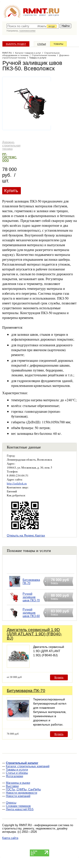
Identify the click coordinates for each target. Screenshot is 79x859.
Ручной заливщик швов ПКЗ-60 (31, 613)
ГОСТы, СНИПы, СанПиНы (23, 789)
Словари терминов (18, 806)
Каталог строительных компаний (27, 766)
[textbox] (33, 26)
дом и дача (53, 15)
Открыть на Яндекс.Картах (26, 535)
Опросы (11, 802)
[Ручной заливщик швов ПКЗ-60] (15, 618)
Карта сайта (10, 838)
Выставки (12, 786)
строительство (30, 15)
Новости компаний (18, 796)
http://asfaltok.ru (17, 483)
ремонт (42, 15)
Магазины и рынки (18, 782)
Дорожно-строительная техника (11, 145)
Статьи (41, 44)
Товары (58, 44)
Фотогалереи (14, 776)
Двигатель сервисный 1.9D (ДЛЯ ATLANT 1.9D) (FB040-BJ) (34, 633)
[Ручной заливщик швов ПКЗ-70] (15, 602)
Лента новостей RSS (20, 809)
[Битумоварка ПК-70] (15, 587)
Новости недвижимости (21, 792)
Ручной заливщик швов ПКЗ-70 (31, 597)
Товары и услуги (17, 769)
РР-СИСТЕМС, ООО (9, 157)
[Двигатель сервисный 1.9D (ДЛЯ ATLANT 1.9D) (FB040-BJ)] (18, 666)
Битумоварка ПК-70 (26, 690)
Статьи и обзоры (17, 773)
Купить (11, 190)
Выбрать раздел (16, 44)
